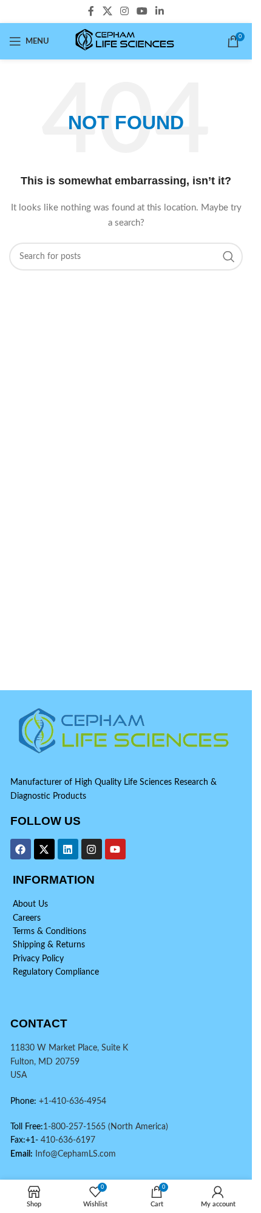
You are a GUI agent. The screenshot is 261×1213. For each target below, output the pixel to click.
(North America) (138, 1127)
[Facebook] (20, 849)
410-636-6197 (66, 1140)
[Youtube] (115, 849)
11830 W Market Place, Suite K (69, 1048)
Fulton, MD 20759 (45, 1062)
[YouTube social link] (142, 11)
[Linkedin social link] (160, 11)
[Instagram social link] (124, 11)
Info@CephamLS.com (74, 1154)
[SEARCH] (229, 256)
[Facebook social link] (91, 11)
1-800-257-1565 (75, 1127)
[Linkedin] (68, 849)
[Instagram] (91, 849)
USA (18, 1075)
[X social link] (107, 11)
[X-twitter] (44, 849)
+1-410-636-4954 (72, 1101)
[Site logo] (126, 41)
